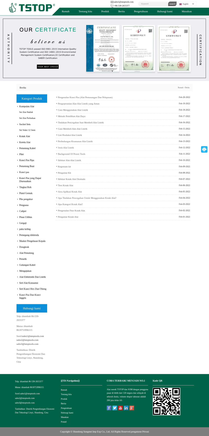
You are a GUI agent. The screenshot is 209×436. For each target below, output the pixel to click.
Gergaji (22, 223)
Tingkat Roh (25, 187)
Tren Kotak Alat (65, 185)
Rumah (65, 11)
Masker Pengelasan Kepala (32, 241)
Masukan (187, 11)
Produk (105, 11)
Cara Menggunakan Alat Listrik (73, 110)
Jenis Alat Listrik (66, 147)
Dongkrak (24, 247)
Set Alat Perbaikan (27, 118)
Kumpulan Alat (26, 106)
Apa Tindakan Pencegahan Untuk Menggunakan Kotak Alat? (87, 198)
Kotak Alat (24, 136)
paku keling (25, 229)
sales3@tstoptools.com (27, 344)
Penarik (23, 259)
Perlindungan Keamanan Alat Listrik (75, 141)
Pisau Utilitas (25, 217)
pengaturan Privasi (140, 431)
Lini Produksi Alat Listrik (70, 135)
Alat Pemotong (26, 253)
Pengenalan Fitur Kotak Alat (71, 210)
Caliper (22, 211)
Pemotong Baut (26, 166)
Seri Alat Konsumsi (28, 283)
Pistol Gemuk (25, 193)
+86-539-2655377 (122, 6)
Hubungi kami (165, 11)
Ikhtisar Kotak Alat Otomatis (71, 179)
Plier (21, 154)
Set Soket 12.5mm (27, 130)
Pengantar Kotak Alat (68, 217)
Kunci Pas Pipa (26, 160)
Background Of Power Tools (71, 154)
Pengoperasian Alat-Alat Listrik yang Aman (78, 103)
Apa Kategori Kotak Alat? (70, 204)
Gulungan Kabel (27, 265)
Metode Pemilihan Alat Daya (71, 116)
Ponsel (64, 422)
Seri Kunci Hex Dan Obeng (32, 289)
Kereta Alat (24, 142)
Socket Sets (24, 124)
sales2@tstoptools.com (27, 340)
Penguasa (23, 205)
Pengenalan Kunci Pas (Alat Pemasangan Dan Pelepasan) (85, 97)
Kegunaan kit (64, 166)
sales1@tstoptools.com (124, 2)
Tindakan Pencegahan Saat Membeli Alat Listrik (81, 122)
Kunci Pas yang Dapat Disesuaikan (30, 179)
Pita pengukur (26, 199)
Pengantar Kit (64, 173)
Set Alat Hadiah (26, 112)
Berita (121, 11)
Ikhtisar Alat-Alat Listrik (69, 160)
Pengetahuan (141, 11)
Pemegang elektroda (29, 235)
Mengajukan (25, 271)
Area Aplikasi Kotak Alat (70, 191)
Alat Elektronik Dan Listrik (32, 277)
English (185, 4)
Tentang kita (85, 11)
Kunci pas (24, 172)
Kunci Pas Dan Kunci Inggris (30, 296)
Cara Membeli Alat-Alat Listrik (72, 129)
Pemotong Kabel (27, 148)
